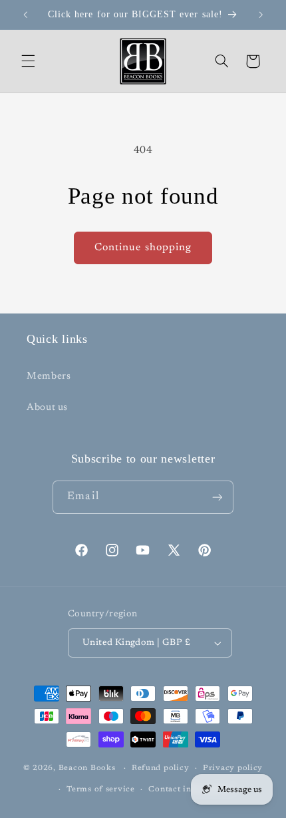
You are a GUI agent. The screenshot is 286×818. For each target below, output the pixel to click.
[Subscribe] (217, 497)
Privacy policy (233, 768)
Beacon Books (87, 768)
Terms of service (101, 789)
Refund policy (161, 768)
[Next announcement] (260, 14)
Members (49, 376)
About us (47, 408)
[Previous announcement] (25, 14)
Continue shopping (143, 247)
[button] (28, 61)
